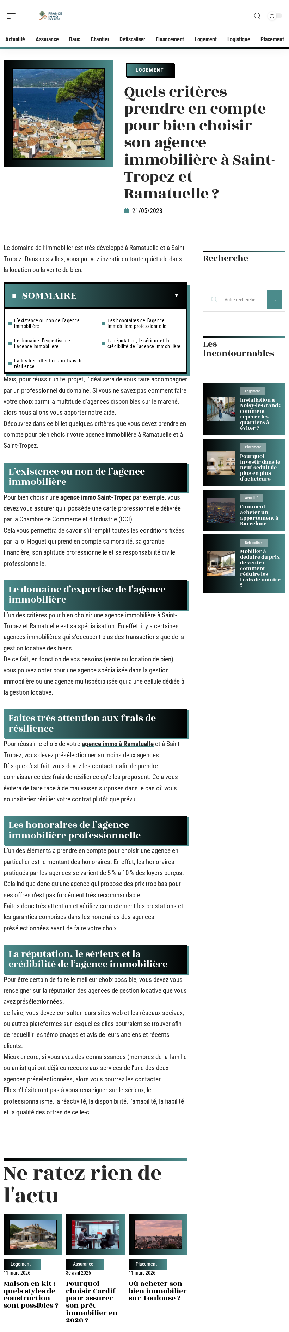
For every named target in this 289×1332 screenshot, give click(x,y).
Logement (150, 70)
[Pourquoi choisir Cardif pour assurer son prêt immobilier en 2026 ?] (95, 1234)
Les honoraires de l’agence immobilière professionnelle (137, 323)
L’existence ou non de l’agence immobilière (47, 323)
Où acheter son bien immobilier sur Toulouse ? (158, 1291)
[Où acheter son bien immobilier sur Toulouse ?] (158, 1234)
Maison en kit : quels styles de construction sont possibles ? (31, 1294)
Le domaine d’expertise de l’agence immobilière (42, 343)
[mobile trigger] (13, 16)
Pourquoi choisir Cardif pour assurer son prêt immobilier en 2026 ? (91, 1302)
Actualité (251, 498)
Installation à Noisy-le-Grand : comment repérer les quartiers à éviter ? (260, 414)
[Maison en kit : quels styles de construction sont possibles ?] (33, 1234)
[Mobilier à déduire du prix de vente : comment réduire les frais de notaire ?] (221, 563)
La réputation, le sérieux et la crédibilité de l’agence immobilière (144, 343)
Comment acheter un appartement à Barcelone (259, 515)
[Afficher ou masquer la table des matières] (128, 296)
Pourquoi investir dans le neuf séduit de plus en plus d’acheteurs (260, 467)
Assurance (83, 1264)
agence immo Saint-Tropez (95, 497)
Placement (146, 1264)
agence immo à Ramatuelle (118, 744)
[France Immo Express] (50, 16)
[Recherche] (257, 16)
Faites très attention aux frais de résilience (48, 363)
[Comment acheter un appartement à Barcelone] (221, 510)
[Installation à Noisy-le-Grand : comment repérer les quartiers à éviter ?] (221, 409)
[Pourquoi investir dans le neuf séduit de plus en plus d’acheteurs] (221, 463)
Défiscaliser (254, 542)
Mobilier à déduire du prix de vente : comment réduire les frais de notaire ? (260, 568)
